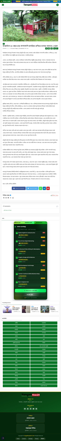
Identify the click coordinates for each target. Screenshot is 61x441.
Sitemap (30, 438)
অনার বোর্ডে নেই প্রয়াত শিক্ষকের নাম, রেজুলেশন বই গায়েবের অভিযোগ (35, 309)
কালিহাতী (43, 329)
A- (57, 48)
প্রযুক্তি (44, 359)
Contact (24, 438)
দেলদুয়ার (43, 349)
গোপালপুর (44, 332)
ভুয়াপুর (44, 369)
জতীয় (13, 306)
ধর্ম (3, 43)
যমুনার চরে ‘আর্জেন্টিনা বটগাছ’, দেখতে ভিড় (53, 309)
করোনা (16, 326)
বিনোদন (16, 369)
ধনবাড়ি (16, 352)
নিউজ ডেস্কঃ (6, 195)
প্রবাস (16, 359)
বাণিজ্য (16, 366)
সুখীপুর (16, 385)
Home (18, 438)
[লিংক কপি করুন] (51, 48)
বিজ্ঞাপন (42, 438)
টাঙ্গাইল (43, 342)
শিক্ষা (44, 379)
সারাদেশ (43, 382)
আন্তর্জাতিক (44, 323)
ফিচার (16, 362)
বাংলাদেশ (44, 362)
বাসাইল (43, 366)
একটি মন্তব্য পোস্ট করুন (7, 210)
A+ (54, 48)
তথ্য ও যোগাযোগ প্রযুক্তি (44, 346)
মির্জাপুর (16, 375)
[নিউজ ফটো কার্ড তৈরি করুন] (46, 48)
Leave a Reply (15, 48)
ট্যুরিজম (16, 346)
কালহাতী (43, 326)
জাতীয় (16, 339)
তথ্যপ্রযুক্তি (16, 349)
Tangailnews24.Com (29, 436)
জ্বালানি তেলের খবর (16, 342)
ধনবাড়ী (44, 352)
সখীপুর (32, 306)
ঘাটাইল (16, 336)
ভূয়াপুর (16, 372)
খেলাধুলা (51, 306)
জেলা (44, 339)
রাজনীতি (16, 379)
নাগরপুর (43, 356)
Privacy (36, 438)
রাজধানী (43, 375)
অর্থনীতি (16, 323)
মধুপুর (44, 372)
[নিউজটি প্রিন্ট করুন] (49, 48)
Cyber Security (44, 385)
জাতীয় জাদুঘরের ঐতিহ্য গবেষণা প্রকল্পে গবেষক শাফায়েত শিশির (35, 1)
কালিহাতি (16, 329)
